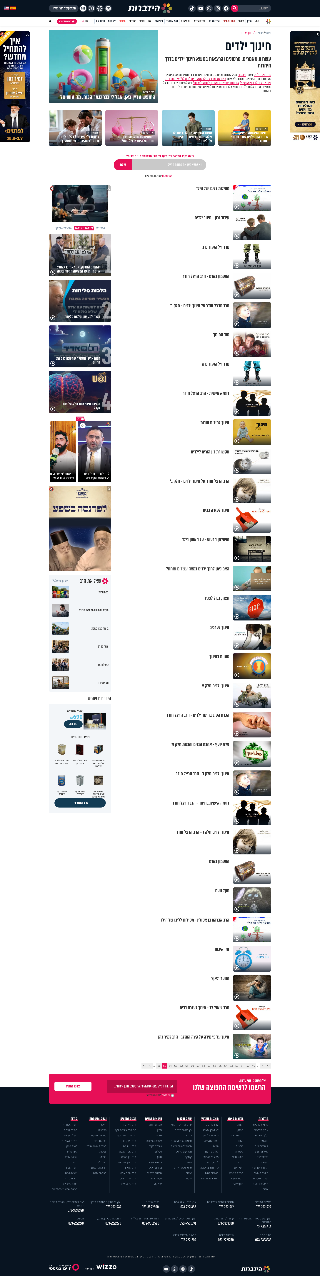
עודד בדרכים (212, 1124)
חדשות (241, 21)
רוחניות (239, 1146)
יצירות (189, 1173)
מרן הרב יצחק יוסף (126, 1135)
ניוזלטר (264, 1141)
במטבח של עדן (211, 1135)
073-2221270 (76, 1223)
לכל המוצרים (80, 802)
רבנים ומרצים (128, 1119)
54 (225, 1065)
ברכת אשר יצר (69, 1184)
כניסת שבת (262, 1157)
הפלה (103, 1157)
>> (144, 1065)
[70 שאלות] (91, 8)
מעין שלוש (72, 1151)
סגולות (158, 1151)
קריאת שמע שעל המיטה (64, 1189)
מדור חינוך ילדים (262, 74)
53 (231, 1065)
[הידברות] (150, 8)
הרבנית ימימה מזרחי (96, 1146)
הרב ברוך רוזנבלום (126, 1162)
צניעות (102, 1151)
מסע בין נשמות (211, 1157)
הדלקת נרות (100, 1141)
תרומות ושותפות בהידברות (220, 1202)
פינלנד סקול (155, 1146)
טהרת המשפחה (98, 1135)
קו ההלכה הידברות (224, 1218)
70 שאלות (185, 21)
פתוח (216, 1146)
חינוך (159, 1157)
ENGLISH (100, 21)
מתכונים (102, 1130)
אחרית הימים (155, 1167)
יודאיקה (158, 1184)
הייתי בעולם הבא (210, 1178)
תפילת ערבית (70, 1135)
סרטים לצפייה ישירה (181, 1141)
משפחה (239, 1151)
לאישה (103, 1124)
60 (192, 1065)
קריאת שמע (71, 1157)
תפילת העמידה (69, 1141)
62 (181, 1065)
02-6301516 (263, 1227)
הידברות (242, 74)
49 (253, 1065)
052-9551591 (188, 1223)
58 (203, 1065)
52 (236, 1065)
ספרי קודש (156, 1178)
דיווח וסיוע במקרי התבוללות (145, 1218)
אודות (265, 1189)
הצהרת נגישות (260, 1184)
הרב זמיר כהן (214, 21)
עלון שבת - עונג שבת (185, 1202)
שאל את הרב (172, 21)
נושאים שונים (153, 1119)
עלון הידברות (261, 1135)
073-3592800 (150, 1207)
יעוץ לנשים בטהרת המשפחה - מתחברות (255, 1220)
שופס (141, 21)
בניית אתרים (89, 1269)
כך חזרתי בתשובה (209, 1167)
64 (170, 1065)
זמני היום (159, 21)
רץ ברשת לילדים (183, 1130)
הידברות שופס (261, 1173)
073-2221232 (113, 1207)
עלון (149, 21)
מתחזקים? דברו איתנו (64, 8)
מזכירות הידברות (263, 1202)
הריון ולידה (101, 1162)
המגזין (240, 1130)
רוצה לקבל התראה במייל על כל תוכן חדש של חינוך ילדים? (160, 156)
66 (159, 1065)
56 (214, 1065)
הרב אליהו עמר (128, 1184)
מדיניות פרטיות (260, 1124)
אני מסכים (158, 176)
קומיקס (188, 1157)
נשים (240, 1141)
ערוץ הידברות (261, 1130)
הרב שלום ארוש (128, 1173)
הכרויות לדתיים (154, 1173)
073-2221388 (188, 1207)
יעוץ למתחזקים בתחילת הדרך (106, 1202)
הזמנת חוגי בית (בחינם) (109, 1218)
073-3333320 (76, 1210)
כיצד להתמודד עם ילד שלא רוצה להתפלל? (203, 78)
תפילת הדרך (70, 1167)
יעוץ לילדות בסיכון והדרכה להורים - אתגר (67, 1203)
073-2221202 (188, 1240)
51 (242, 1065)
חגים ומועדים (236, 1178)
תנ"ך (159, 1130)
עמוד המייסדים (260, 1178)
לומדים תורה (155, 1124)
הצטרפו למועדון (65, 21)
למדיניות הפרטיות (153, 176)
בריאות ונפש (155, 1162)
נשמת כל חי (71, 1178)
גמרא (159, 1135)
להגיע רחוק (212, 1162)
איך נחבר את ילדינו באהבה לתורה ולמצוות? (216, 82)
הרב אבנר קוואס (128, 1178)
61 (186, 1065)
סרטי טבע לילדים (183, 1167)
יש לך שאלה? (60, 581)
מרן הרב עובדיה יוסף (125, 1130)
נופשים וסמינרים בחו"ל (184, 1235)
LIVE (87, 21)
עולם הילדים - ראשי (181, 1124)
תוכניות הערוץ (210, 1119)
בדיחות (188, 1135)
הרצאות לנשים (98, 1167)
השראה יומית (212, 1173)
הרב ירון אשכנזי (128, 1157)
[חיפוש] (234, 8)
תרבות (240, 1162)
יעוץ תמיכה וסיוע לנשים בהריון (180, 1218)
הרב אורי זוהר (129, 1167)
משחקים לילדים (184, 1151)
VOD (257, 21)
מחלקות (132, 21)
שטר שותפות (229, 21)
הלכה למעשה (211, 1141)
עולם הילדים (199, 21)
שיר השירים (71, 1173)
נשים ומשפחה (98, 1119)
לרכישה (73, 724)
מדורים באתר (235, 1119)
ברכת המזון (71, 1146)
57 (209, 1065)
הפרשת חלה (99, 1173)
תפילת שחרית (70, 1124)
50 (247, 1065)
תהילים (73, 1162)
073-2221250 (226, 1240)
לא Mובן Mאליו (211, 1130)
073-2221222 (263, 1207)
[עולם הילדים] (108, 8)
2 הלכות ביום (261, 1146)
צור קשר (112, 21)
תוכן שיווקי (238, 1184)
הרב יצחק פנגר (128, 1141)
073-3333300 (225, 1223)
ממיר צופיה (265, 1235)
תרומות (122, 21)
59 (197, 1065)
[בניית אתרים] (106, 1269)
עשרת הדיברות (154, 1141)
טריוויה (188, 1162)
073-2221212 (226, 1207)
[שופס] (100, 8)
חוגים (189, 1178)
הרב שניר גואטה (127, 1151)
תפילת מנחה (70, 1130)
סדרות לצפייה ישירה (181, 1146)
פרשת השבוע (236, 1173)
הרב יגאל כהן (129, 1146)
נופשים (264, 1162)
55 (220, 1065)
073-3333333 (263, 1240)
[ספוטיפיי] (83, 8)
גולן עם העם (212, 1151)
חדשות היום (237, 1135)
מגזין (249, 21)
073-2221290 (113, 1223)
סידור (74, 1119)
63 (175, 1065)
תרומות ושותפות (260, 1167)
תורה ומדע (237, 1157)
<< (268, 1065)
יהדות (240, 1124)
